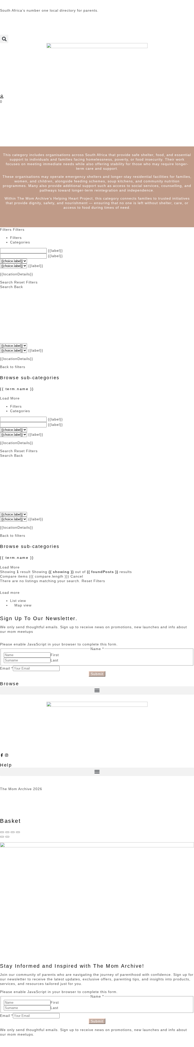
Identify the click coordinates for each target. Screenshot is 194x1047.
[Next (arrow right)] (7, 836)
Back (18, 287)
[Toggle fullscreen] (13, 832)
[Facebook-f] (2, 755)
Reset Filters (26, 282)
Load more (10, 593)
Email (6, 668)
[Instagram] (6, 755)
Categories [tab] (20, 242)
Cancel (76, 576)
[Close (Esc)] (2, 832)
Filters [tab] (16, 238)
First (55, 655)
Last (54, 660)
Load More (10, 398)
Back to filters (12, 367)
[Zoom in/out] (18, 832)
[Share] (7, 832)
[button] (4, 39)
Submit (97, 674)
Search (6, 282)
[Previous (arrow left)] (2, 836)
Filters (6, 229)
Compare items (34, 576)
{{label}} (55, 251)
